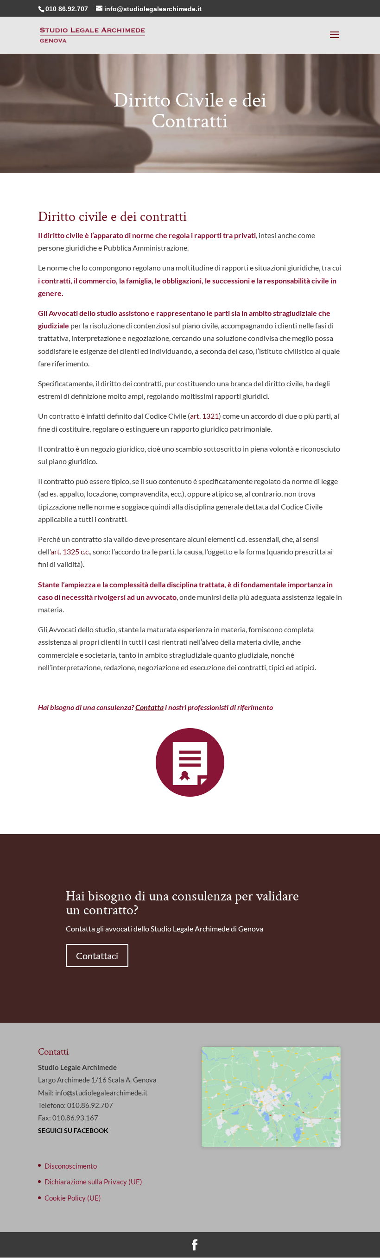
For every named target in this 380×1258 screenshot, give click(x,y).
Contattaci (97, 955)
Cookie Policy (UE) (72, 1198)
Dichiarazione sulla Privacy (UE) (93, 1181)
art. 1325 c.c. (70, 551)
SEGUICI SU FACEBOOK (73, 1130)
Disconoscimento (70, 1166)
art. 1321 (204, 415)
